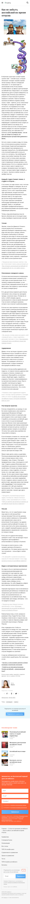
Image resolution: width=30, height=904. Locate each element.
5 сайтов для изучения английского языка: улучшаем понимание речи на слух (14, 398)
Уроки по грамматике (8, 855)
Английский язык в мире (17, 751)
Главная (4, 828)
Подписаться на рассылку (15, 714)
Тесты (3, 858)
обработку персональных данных (18, 805)
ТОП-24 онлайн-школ (8, 849)
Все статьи (5, 846)
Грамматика (5, 837)
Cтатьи (11, 738)
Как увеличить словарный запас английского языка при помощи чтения (15, 341)
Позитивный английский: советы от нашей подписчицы (18, 733)
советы (16, 702)
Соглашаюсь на (15, 805)
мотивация (9, 702)
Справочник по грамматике (10, 852)
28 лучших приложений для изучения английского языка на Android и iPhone (13, 608)
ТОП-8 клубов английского (9, 862)
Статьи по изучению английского (18, 828)
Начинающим (6, 843)
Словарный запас (7, 840)
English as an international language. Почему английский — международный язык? (13, 669)
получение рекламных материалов (19, 807)
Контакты (4, 865)
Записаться (15, 812)
